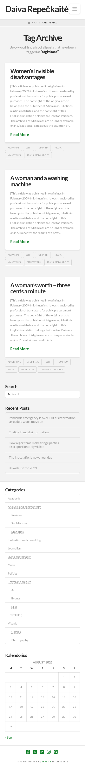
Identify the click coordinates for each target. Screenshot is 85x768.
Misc (14, 606)
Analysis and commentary (24, 506)
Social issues (19, 523)
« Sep (8, 737)
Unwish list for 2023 (23, 468)
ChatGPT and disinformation (29, 432)
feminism (43, 147)
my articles (14, 155)
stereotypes (33, 262)
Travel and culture (19, 581)
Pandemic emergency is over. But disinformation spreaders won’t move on (42, 420)
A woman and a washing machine (39, 180)
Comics (16, 631)
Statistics (17, 531)
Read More (19, 134)
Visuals (12, 623)
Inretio (46, 761)
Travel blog (15, 615)
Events (15, 598)
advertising (14, 362)
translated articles (38, 155)
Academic (14, 498)
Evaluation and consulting (24, 540)
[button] (74, 9)
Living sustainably (19, 556)
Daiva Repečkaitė (36, 9)
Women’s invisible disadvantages (32, 73)
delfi (28, 147)
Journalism (14, 548)
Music (11, 565)
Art (13, 590)
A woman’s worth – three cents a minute (40, 288)
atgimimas (13, 147)
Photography (19, 640)
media (58, 147)
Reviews (16, 515)
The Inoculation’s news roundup (30, 457)
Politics (12, 573)
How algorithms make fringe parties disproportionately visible (34, 445)
